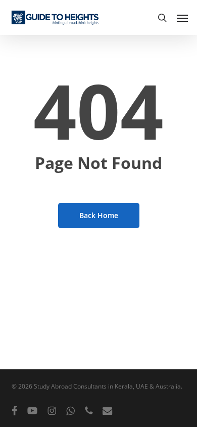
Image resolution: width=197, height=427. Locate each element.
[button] (182, 18)
